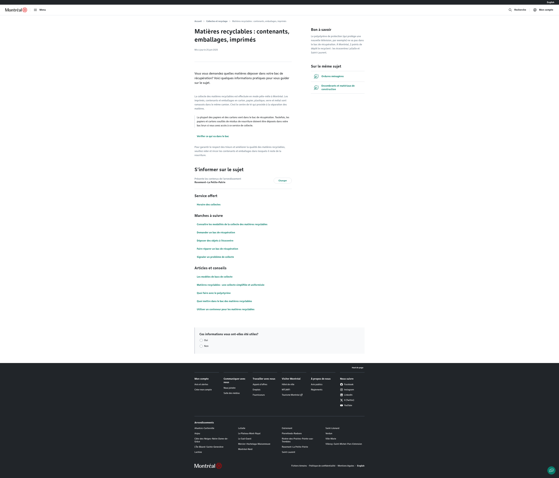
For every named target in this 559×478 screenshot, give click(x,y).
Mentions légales (346, 466)
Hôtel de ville (288, 384)
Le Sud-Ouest (244, 439)
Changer (282, 180)
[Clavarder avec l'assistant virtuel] (551, 470)
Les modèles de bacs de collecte (214, 276)
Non (206, 346)
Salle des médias (232, 393)
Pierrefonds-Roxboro (292, 433)
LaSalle (241, 428)
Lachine (198, 452)
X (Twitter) (349, 400)
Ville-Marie (331, 439)
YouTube (348, 405)
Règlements (316, 389)
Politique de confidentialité (322, 466)
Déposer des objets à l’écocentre (215, 240)
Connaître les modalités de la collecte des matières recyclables (232, 224)
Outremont (287, 428)
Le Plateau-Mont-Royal (249, 433)
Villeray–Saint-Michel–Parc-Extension (344, 444)
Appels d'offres (260, 384)
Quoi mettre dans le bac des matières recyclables (224, 301)
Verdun (329, 433)
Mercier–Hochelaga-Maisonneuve (254, 444)
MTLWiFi (286, 389)
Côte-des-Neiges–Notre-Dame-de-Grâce (211, 440)
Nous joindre (230, 388)
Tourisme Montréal (291, 395)
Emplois (256, 389)
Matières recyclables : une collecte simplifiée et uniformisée (230, 285)
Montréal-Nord (245, 449)
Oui (206, 340)
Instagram (349, 389)
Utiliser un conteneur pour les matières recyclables (225, 309)
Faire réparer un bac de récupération (217, 248)
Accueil (198, 21)
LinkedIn (348, 395)
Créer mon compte (203, 389)
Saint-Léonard (332, 428)
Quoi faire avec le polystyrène (214, 293)
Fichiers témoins (299, 466)
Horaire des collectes (209, 204)
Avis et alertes (201, 384)
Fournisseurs (259, 395)
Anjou (197, 433)
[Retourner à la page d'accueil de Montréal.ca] (16, 10)
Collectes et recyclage (217, 21)
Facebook (348, 384)
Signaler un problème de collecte (215, 257)
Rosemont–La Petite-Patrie (295, 447)
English (550, 2)
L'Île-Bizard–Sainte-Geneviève (208, 447)
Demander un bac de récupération (216, 232)
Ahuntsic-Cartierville (204, 428)
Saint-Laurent (288, 452)
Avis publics (316, 384)
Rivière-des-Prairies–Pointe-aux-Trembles (297, 440)
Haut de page (357, 368)
